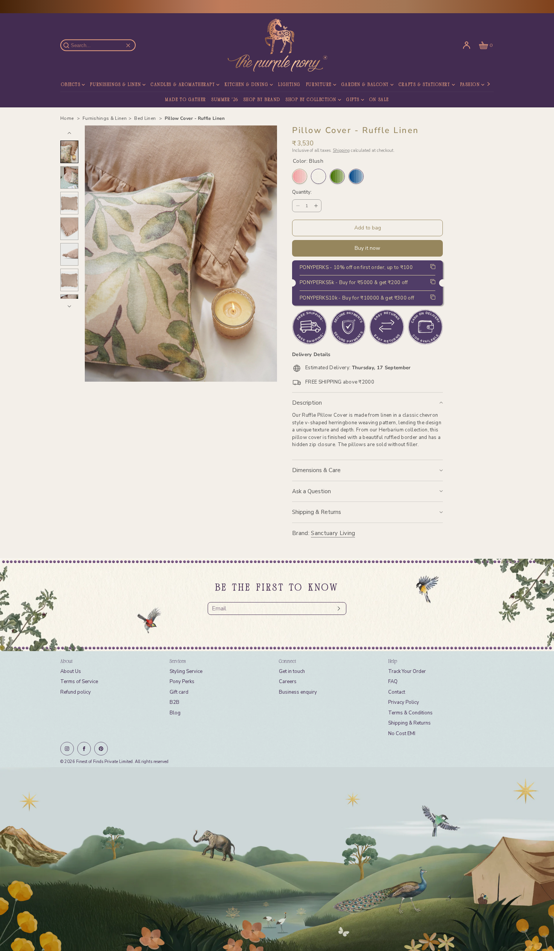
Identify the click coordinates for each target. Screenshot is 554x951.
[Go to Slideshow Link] (277, 859)
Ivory (318, 176)
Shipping (341, 150)
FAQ (393, 681)
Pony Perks (182, 681)
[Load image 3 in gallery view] (69, 203)
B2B (174, 702)
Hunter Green (337, 176)
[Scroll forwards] (69, 306)
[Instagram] (67, 748)
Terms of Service (79, 681)
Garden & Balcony (365, 85)
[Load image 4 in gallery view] (69, 228)
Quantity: (302, 193)
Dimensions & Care (316, 470)
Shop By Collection (311, 100)
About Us (70, 671)
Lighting (289, 85)
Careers (288, 681)
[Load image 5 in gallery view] (69, 254)
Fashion (470, 85)
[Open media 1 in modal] (181, 253)
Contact (396, 692)
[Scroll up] (69, 133)
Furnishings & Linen (115, 85)
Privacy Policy (403, 702)
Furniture (319, 85)
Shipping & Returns (316, 512)
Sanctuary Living (333, 533)
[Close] (128, 45)
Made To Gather (185, 100)
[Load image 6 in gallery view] (69, 280)
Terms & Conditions (410, 712)
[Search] (70, 45)
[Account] (466, 45)
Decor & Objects (59, 85)
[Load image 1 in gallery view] (69, 152)
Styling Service (186, 671)
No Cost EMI (401, 733)
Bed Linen (145, 118)
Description (307, 403)
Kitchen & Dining (246, 85)
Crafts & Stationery (424, 85)
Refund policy (75, 692)
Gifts (353, 100)
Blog (175, 712)
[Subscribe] (337, 608)
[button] (485, 45)
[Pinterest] (101, 748)
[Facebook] (84, 748)
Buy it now (367, 248)
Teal (356, 176)
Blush (299, 176)
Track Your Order (407, 671)
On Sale (379, 100)
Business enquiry (298, 692)
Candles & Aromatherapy (183, 85)
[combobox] (101, 45)
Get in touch (292, 671)
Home (67, 118)
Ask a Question (311, 491)
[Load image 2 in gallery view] (69, 177)
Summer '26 (224, 100)
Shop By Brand (261, 100)
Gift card (179, 692)
